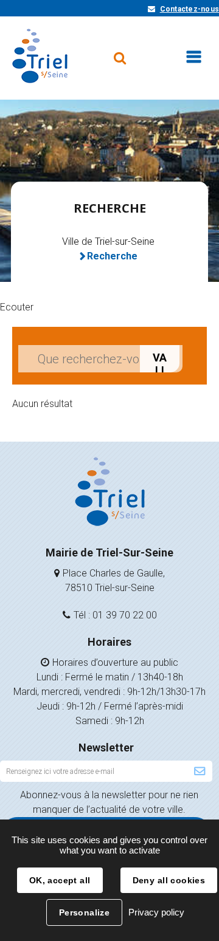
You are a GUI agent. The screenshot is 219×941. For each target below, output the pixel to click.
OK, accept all (60, 880)
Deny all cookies (169, 880)
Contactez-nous (189, 9)
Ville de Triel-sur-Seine (108, 241)
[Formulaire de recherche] (119, 52)
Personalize (84, 912)
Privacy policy (156, 912)
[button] (16, 307)
